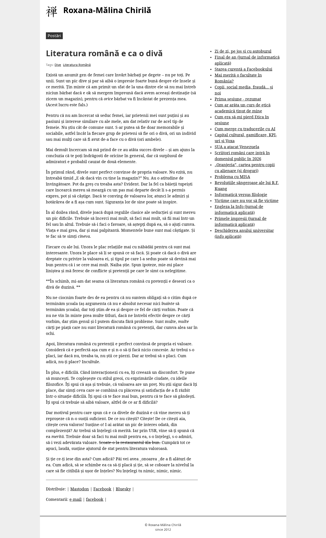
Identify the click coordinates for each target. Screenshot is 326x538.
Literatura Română (77, 65)
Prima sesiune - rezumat (238, 99)
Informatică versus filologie (241, 194)
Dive (58, 65)
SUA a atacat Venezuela (237, 146)
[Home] (51, 11)
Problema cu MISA (232, 176)
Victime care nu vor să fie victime (247, 200)
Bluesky (123, 489)
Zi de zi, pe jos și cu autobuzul (243, 51)
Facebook (102, 489)
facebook (94, 499)
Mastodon (79, 489)
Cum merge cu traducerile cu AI (245, 128)
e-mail (75, 499)
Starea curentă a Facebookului (243, 69)
